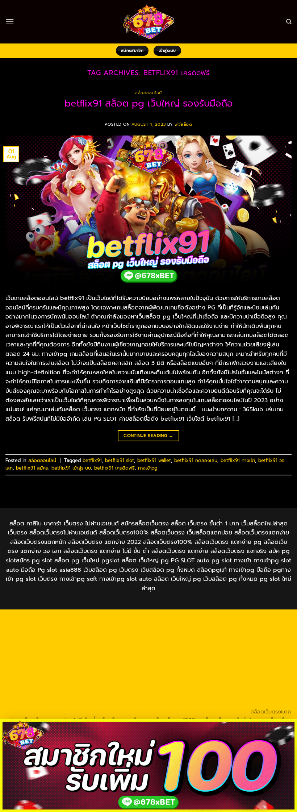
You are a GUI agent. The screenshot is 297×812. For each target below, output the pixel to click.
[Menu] (9, 21)
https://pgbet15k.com (32, 637)
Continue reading (148, 435)
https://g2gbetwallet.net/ (251, 687)
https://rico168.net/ (205, 653)
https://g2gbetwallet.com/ (184, 687)
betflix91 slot (119, 460)
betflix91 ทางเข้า (238, 460)
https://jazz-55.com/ (233, 678)
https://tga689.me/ (253, 695)
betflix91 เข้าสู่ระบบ (71, 468)
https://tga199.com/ (139, 662)
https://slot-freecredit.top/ (215, 712)
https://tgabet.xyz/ (46, 645)
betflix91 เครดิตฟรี (114, 468)
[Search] (289, 22)
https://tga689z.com (45, 620)
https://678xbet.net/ (40, 653)
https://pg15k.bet (86, 628)
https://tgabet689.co (155, 703)
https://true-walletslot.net (258, 662)
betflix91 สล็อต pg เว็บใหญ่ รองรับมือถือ (148, 103)
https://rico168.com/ (257, 653)
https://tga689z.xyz (146, 620)
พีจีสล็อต (183, 124)
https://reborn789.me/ (42, 670)
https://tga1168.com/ (266, 637)
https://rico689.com (197, 620)
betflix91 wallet (154, 460)
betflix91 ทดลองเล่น (195, 460)
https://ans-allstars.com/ (148, 653)
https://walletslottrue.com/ (217, 703)
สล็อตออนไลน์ (148, 93)
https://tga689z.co (96, 620)
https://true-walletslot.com (76, 678)
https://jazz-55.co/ (183, 678)
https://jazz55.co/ (56, 687)
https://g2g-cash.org (251, 620)
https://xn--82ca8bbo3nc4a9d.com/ (66, 695)
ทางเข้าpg (147, 468)
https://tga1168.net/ (147, 645)
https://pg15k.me (130, 628)
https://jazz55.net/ (96, 670)
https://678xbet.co (92, 653)
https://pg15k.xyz (175, 628)
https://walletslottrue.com (153, 670)
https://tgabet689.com (38, 703)
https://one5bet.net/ (33, 662)
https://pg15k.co (219, 628)
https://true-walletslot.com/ (144, 712)
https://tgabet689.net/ (98, 703)
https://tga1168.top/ (199, 645)
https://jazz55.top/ (134, 678)
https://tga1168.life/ (250, 645)
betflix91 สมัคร (32, 468)
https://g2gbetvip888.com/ (114, 687)
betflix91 (92, 460)
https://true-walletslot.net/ (75, 712)
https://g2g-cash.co (37, 628)
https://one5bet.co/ (87, 662)
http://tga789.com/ (96, 645)
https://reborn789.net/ (195, 662)
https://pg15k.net (263, 628)
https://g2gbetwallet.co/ (145, 695)
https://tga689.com (202, 695)
